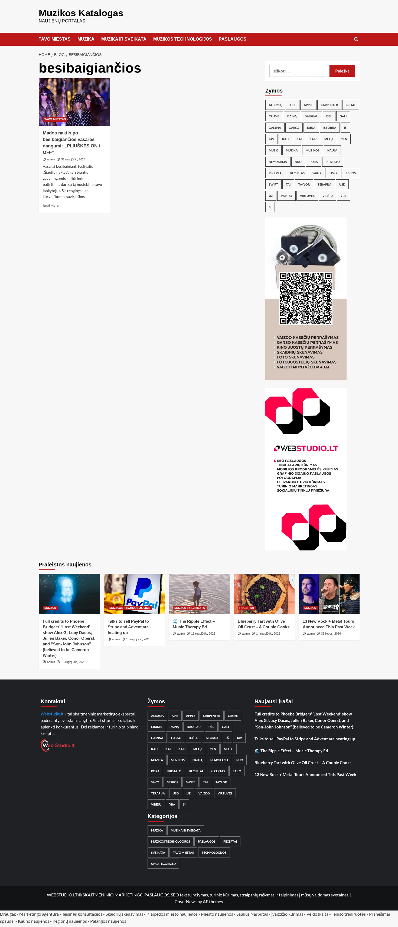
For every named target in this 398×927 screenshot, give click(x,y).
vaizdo (286, 195)
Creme (350, 105)
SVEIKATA (158, 852)
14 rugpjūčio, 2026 (268, 633)
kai (299, 139)
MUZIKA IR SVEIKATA (123, 39)
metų (328, 139)
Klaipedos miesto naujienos (172, 913)
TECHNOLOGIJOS (214, 852)
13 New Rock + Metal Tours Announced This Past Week (305, 774)
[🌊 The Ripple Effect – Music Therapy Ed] (199, 594)
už (271, 195)
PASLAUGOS (232, 39)
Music (273, 150)
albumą (275, 105)
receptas (297, 173)
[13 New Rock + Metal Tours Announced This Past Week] (329, 594)
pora (313, 161)
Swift (273, 184)
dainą (292, 116)
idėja (311, 127)
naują (332, 150)
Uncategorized (163, 863)
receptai (275, 173)
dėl (329, 116)
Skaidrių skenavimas (124, 913)
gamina (275, 127)
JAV (271, 139)
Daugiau (311, 116)
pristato (333, 161)
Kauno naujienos (33, 920)
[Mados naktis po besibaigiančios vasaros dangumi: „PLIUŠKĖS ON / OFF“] (74, 102)
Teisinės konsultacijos (82, 913)
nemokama (278, 161)
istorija (329, 127)
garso (294, 127)
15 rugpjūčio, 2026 (73, 662)
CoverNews (186, 901)
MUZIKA (85, 39)
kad (285, 139)
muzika (292, 150)
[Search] (356, 39)
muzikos (312, 150)
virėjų (327, 195)
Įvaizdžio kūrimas (287, 913)
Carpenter (329, 105)
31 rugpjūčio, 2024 (73, 159)
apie (292, 105)
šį (270, 207)
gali (343, 116)
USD (342, 184)
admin (51, 159)
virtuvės (307, 195)
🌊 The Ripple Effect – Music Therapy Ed (291, 750)
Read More (50, 205)
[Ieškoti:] (299, 71)
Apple (308, 105)
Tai (288, 184)
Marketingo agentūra (39, 913)
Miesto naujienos (217, 913)
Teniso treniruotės (349, 913)
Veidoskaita (317, 913)
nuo (298, 161)
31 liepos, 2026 (331, 633)
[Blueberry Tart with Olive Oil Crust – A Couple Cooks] (264, 594)
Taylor (304, 184)
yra (344, 195)
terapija (324, 184)
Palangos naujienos (108, 920)
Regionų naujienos (70, 920)
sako (316, 173)
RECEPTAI (246, 607)
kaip (313, 139)
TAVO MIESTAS (55, 39)
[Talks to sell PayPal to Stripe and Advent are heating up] (134, 594)
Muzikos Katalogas (81, 13)
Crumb (274, 116)
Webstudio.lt (52, 713)
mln (344, 139)
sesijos (350, 173)
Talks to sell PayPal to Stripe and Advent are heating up (128, 627)
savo (333, 173)
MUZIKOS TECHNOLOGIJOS (182, 39)
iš (345, 127)
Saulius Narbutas (252, 913)
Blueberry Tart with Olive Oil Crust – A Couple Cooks (303, 762)
